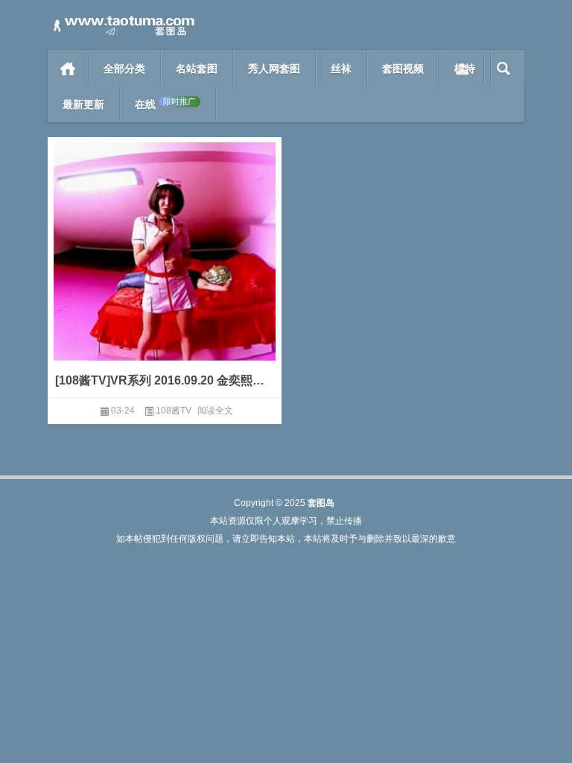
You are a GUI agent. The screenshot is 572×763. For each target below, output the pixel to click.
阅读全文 (215, 410)
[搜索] (503, 68)
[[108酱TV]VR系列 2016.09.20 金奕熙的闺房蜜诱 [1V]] (165, 273)
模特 (464, 69)
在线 (165, 104)
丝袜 (341, 69)
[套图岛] (122, 19)
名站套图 (196, 69)
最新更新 (83, 104)
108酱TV (173, 410)
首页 (68, 68)
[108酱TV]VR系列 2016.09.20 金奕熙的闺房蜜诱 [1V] (164, 380)
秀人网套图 (274, 69)
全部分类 (124, 69)
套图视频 (403, 69)
